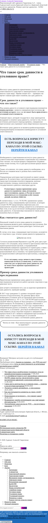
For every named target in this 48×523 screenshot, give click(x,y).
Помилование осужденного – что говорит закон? (23, 396)
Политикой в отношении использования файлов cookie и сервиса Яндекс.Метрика (22, 517)
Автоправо (13, 470)
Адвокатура (13, 472)
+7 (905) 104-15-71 (7, 9)
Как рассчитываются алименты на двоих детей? (22, 392)
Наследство (13, 486)
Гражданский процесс (17, 474)
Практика (8, 464)
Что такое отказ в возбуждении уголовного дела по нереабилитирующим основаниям (23, 373)
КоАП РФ (13, 484)
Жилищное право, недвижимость (21, 478)
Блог (6, 466)
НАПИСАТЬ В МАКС (8, 420)
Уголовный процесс (16, 496)
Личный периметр (11, 504)
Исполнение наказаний (18, 482)
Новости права (10, 502)
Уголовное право (15, 494)
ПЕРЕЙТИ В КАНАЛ (24, 150)
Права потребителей (17, 488)
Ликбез (7, 468)
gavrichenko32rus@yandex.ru (16, 416)
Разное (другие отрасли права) (20, 500)
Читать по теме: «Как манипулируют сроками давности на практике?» (24, 324)
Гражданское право (16, 476)
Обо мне (7, 462)
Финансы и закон (15, 498)
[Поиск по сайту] (1, 63)
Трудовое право (15, 492)
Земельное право (15, 480)
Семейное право (15, 490)
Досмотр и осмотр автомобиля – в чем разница (22, 388)
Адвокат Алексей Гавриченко (11, 1)
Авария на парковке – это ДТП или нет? (31, 362)
